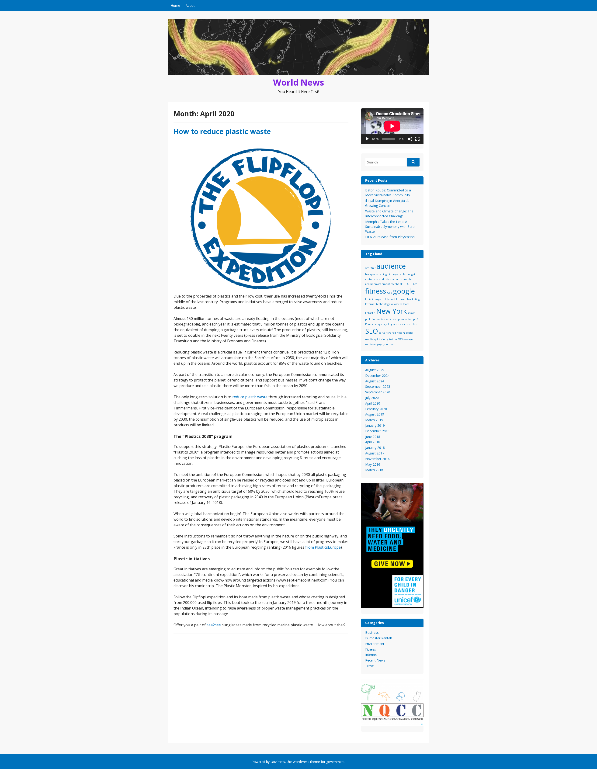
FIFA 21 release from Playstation (390, 237)
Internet (390, 299)
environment (382, 284)
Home (175, 5)
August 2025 (374, 370)
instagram (378, 299)
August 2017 (374, 453)
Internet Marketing (408, 299)
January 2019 (375, 425)
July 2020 (372, 397)
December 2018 (377, 431)
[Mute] (410, 139)
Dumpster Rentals (378, 638)
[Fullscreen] (417, 139)
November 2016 (377, 459)
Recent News (375, 660)
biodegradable (397, 274)
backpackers (373, 274)
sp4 (376, 339)
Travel (370, 666)
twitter (393, 339)
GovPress (278, 761)
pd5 (415, 319)
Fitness (370, 649)
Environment (374, 643)
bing (384, 274)
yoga (379, 344)
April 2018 (372, 442)
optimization (404, 319)
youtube (388, 344)
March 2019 (374, 420)
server (383, 332)
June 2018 (372, 436)
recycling (386, 324)
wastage (408, 339)
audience (391, 266)
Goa (389, 292)
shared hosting (396, 332)
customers (371, 279)
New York (391, 311)
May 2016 (372, 464)
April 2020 (372, 403)
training (383, 339)
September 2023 (377, 386)
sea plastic (399, 324)
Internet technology (377, 304)
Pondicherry (372, 324)
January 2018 (375, 447)
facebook (397, 284)
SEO (371, 331)
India (368, 299)
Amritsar (370, 267)
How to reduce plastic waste (222, 131)
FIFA (406, 284)
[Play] (367, 139)
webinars (370, 344)
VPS (400, 339)
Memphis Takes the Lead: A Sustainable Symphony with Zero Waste (390, 226)
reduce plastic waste (249, 396)
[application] (392, 126)
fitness (375, 291)
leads (406, 304)
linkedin (370, 312)
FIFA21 (413, 284)
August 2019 (374, 414)
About (190, 5)
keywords (396, 304)
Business (372, 632)
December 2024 (377, 375)
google (404, 291)
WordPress (301, 761)
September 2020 (377, 392)
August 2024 (374, 381)
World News (298, 82)
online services (386, 319)
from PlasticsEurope (323, 547)
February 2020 (376, 409)
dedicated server (389, 279)
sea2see (214, 624)
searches (411, 324)
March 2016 (374, 470)
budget (410, 274)
